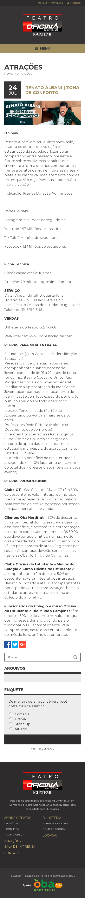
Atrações (12, 841)
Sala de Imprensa (52, 3)
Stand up (22, 724)
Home (8, 73)
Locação (75, 3)
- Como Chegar (15, 834)
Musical (21, 729)
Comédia (22, 714)
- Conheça (11, 829)
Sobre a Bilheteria (56, 823)
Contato (11, 853)
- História (11, 823)
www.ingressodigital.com (50, 336)
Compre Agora (53, 829)
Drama (20, 719)
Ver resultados (42, 748)
